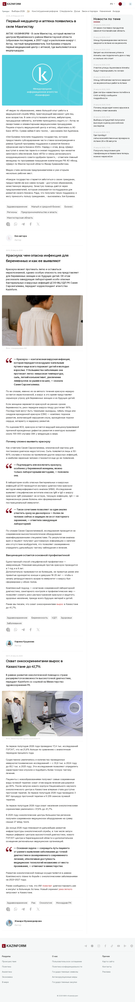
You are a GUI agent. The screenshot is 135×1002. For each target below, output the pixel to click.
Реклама (106, 972)
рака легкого (65, 889)
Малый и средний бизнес (45, 206)
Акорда (116, 11)
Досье (77, 11)
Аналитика (7, 972)
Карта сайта (108, 961)
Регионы (12, 212)
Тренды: (6, 11)
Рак (33, 903)
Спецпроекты (66, 11)
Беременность (39, 618)
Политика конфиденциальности (67, 966)
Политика (6, 966)
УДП (54, 618)
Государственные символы (65, 972)
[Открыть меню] (130, 4)
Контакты (107, 966)
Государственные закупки (64, 982)
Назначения (105, 11)
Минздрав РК (63, 903)
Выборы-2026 (18, 11)
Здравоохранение (17, 206)
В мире (5, 982)
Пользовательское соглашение (67, 961)
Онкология (46, 903)
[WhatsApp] (15, 224)
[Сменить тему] (122, 4)
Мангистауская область (20, 218)
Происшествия (9, 961)
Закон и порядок (90, 11)
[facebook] (105, 946)
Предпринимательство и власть (39, 212)
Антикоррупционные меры (64, 977)
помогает (47, 885)
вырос (60, 604)
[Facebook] (30, 224)
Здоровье (66, 618)
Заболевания (14, 623)
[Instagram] (8, 224)
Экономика (7, 977)
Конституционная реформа (45, 11)
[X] (38, 224)
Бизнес (68, 206)
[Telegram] (23, 224)
